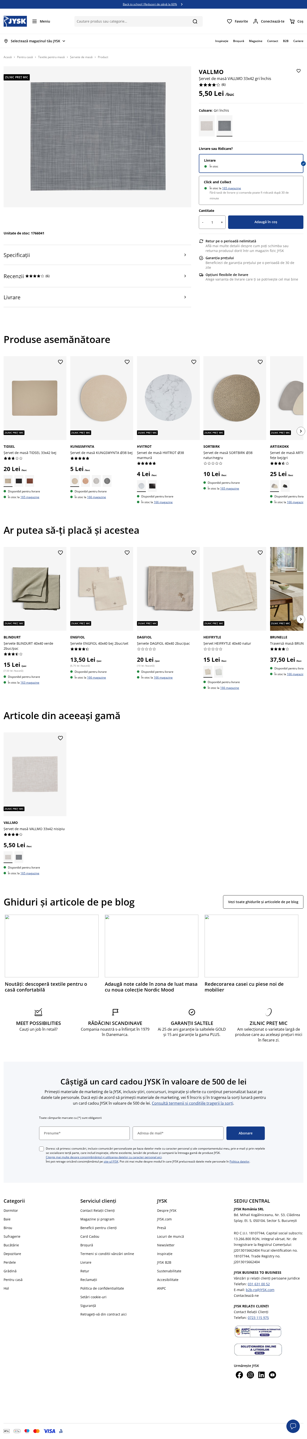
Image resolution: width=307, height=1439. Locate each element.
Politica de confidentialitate (102, 1288)
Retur (84, 1271)
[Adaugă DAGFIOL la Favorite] (193, 553)
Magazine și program (97, 1219)
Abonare (246, 1133)
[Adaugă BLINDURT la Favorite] (60, 553)
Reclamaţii (88, 1279)
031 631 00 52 (259, 1284)
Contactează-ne (246, 1295)
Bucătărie (11, 1245)
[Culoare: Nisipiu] (207, 125)
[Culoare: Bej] (8, 481)
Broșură (86, 1245)
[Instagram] (250, 1375)
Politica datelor (239, 1161)
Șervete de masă (81, 57)
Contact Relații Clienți (97, 1210)
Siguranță (88, 1305)
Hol (6, 1288)
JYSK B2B (164, 1262)
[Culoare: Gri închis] (224, 125)
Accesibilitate (167, 1279)
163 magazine (29, 682)
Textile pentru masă (51, 57)
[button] (293, 1426)
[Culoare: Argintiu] (96, 481)
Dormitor (11, 1210)
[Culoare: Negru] (18, 481)
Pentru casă (25, 57)
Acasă (8, 57)
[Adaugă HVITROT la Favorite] (193, 362)
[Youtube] (272, 1375)
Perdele (10, 1262)
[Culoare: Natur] (207, 672)
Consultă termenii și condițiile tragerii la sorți (192, 1103)
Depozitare (12, 1253)
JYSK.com (164, 1219)
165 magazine (231, 188)
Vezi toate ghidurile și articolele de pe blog (263, 902)
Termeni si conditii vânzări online (107, 1253)
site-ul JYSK (111, 1161)
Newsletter (166, 1245)
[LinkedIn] (261, 1375)
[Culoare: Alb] (218, 672)
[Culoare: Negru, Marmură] (152, 486)
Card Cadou (89, 1236)
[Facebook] (239, 1375)
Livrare (210, 160)
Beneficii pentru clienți (98, 1227)
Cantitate (206, 210)
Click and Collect (217, 182)
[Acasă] (15, 21)
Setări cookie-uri (93, 1297)
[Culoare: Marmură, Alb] (141, 486)
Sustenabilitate (169, 1271)
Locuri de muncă (170, 1236)
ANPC (161, 1288)
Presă (161, 1227)
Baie (7, 1219)
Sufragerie (12, 1236)
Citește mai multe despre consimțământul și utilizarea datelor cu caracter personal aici (104, 1157)
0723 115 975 (258, 1317)
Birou (8, 1227)
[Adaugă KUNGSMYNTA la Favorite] (127, 362)
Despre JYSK (167, 1210)
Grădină (10, 1271)
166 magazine (96, 497)
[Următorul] (301, 431)
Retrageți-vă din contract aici (103, 1314)
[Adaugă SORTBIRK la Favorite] (260, 362)
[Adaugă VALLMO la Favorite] (298, 71)
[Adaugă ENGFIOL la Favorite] (127, 553)
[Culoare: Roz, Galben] (85, 481)
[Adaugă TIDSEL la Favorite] (60, 362)
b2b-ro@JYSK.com (260, 1289)
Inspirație (164, 1253)
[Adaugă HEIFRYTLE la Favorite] (260, 553)
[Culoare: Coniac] (29, 481)
